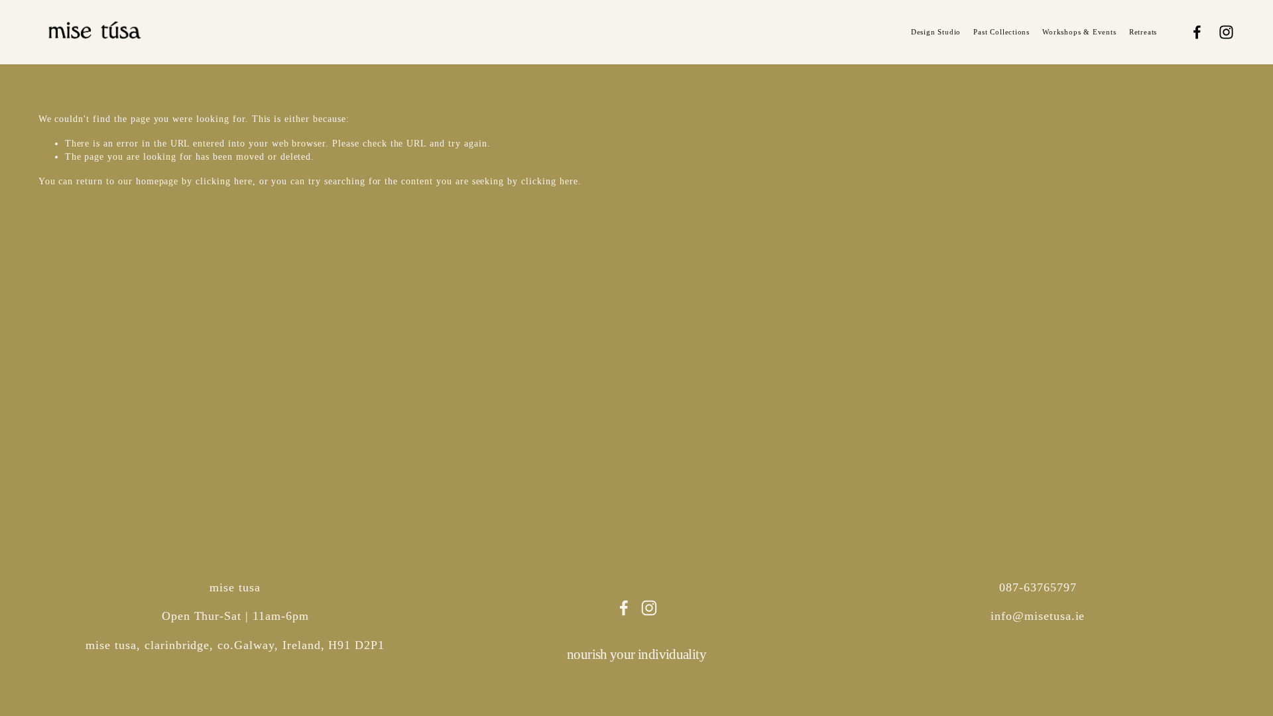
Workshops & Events (1079, 32)
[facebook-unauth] (1197, 32)
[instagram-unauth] (1226, 32)
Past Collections (1001, 32)
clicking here (224, 181)
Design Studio (936, 32)
